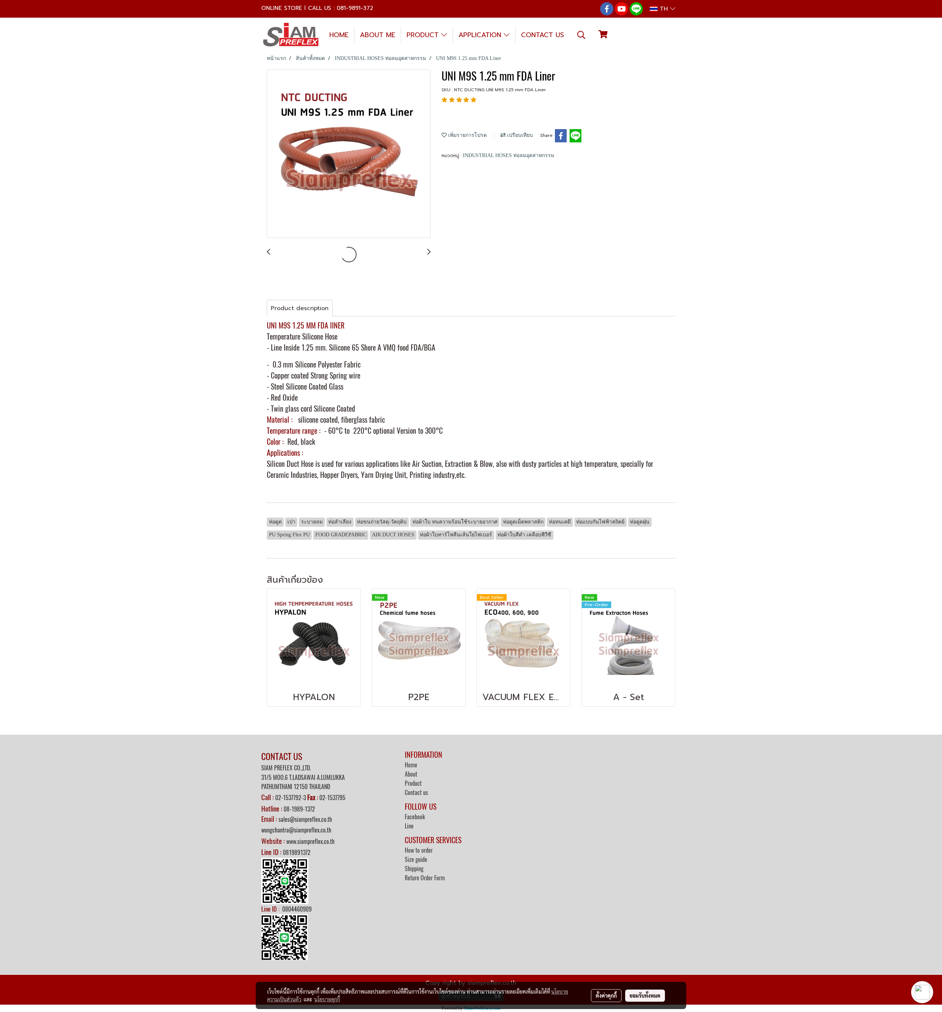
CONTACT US (542, 35)
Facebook (415, 817)
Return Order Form (425, 878)
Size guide (416, 859)
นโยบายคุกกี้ (327, 999)
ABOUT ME (377, 35)
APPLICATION (481, 35)
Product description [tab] (300, 308)
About (411, 774)
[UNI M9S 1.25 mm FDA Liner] (348, 154)
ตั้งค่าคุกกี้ (606, 995)
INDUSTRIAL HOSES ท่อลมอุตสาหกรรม (508, 155)
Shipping (414, 869)
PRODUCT (424, 35)
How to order (419, 850)
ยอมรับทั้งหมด (645, 995)
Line (409, 826)
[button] (581, 35)
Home (411, 765)
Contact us (416, 792)
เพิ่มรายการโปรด (467, 135)
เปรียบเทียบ (519, 135)
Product (413, 783)
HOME (338, 35)
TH (664, 8)
